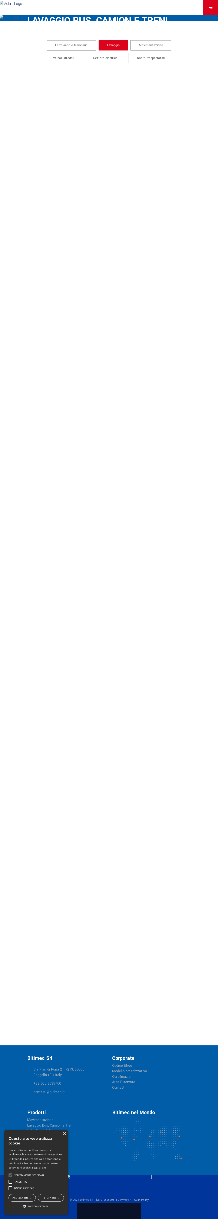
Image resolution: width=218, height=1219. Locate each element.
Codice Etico (122, 1066)
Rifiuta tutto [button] (51, 1197)
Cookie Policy (140, 1200)
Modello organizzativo (129, 1071)
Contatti (118, 1087)
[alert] (36, 1172)
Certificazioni (122, 1077)
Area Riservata (123, 1082)
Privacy (124, 1200)
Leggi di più (39, 1167)
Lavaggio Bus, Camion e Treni (50, 1125)
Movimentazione (40, 1120)
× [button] (64, 1133)
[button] (36, 1206)
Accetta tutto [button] (22, 1197)
